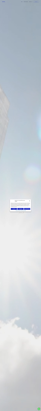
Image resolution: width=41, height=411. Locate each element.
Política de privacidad (18, 210)
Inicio (22, 1)
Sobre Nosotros (26, 1)
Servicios (30, 1)
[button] (29, 200)
